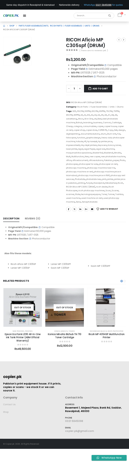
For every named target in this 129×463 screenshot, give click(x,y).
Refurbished (111, 183)
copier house (110, 126)
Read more (25, 323)
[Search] (109, 15)
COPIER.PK (102, 130)
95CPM (69, 115)
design (121, 130)
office (68, 160)
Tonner (111, 194)
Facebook (68, 209)
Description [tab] (11, 218)
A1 (85, 115)
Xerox (78, 201)
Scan (108, 190)
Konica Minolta (61, 331)
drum (103, 134)
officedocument (80, 160)
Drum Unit (111, 134)
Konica (111, 145)
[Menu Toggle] (24, 15)
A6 (105, 115)
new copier (95, 156)
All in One (88, 118)
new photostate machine (113, 156)
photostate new (93, 179)
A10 (88, 115)
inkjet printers (90, 145)
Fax (119, 134)
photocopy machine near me (101, 168)
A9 (116, 115)
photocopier (72, 164)
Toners (72, 331)
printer (110, 179)
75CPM (109, 111)
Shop (6, 412)
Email (92, 209)
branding (87, 122)
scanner (70, 194)
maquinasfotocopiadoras (79, 152)
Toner (104, 194)
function (81, 137)
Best (100, 118)
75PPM (116, 111)
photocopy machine (76, 168)
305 (74, 111)
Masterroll (108, 152)
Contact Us (9, 404)
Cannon (107, 122)
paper (116, 160)
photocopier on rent (108, 164)
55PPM (88, 111)
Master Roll (98, 152)
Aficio (80, 118)
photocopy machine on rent (79, 171)
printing (81, 183)
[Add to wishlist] (37, 293)
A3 (95, 115)
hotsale (79, 141)
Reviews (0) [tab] (32, 218)
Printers (29, 331)
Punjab (89, 183)
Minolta (117, 152)
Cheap (69, 126)
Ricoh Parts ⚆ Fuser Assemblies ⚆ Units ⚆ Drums (100, 106)
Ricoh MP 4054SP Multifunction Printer (107, 336)
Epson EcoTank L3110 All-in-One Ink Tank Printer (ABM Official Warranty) (23, 337)
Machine (110, 149)
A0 (82, 115)
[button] (24, 58)
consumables (89, 126)
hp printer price (105, 141)
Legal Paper (89, 149)
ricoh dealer (102, 186)
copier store (91, 130)
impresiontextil (73, 145)
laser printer (71, 149)
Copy (110, 130)
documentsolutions (90, 134)
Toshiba (119, 194)
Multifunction (77, 156)
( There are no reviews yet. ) (93, 50)
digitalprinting (73, 134)
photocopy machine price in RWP (94, 175)
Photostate (80, 179)
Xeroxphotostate (89, 201)
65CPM (95, 111)
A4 (99, 115)
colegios (78, 126)
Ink (82, 145)
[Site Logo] (11, 15)
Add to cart (100, 88)
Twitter (74, 209)
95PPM (77, 115)
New (87, 156)
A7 (109, 115)
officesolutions (96, 160)
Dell (115, 130)
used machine (73, 198)
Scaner (115, 190)
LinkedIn (80, 209)
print (104, 179)
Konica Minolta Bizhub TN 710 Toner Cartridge (64, 336)
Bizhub (79, 122)
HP (85, 141)
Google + (86, 209)
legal (80, 149)
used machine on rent (91, 198)
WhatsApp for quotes (103, 4)
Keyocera (102, 145)
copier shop (79, 130)
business (97, 122)
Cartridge (116, 122)
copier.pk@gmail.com (79, 431)
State (77, 194)
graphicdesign (93, 137)
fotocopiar (71, 137)
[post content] (22, 307)
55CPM (80, 111)
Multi (68, 156)
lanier (118, 145)
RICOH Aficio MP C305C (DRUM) (80, 186)
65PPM (102, 111)
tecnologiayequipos (91, 194)
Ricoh (120, 183)
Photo (122, 160)
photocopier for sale (88, 164)
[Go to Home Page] (4, 26)
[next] (123, 40)
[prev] (119, 40)
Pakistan (108, 160)
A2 (92, 115)
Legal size (100, 149)
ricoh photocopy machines (91, 190)
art (95, 118)
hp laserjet (92, 141)
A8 (112, 115)
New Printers (18, 331)
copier (100, 126)
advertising (71, 118)
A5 (102, 115)
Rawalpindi (99, 183)
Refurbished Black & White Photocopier (106, 331)
